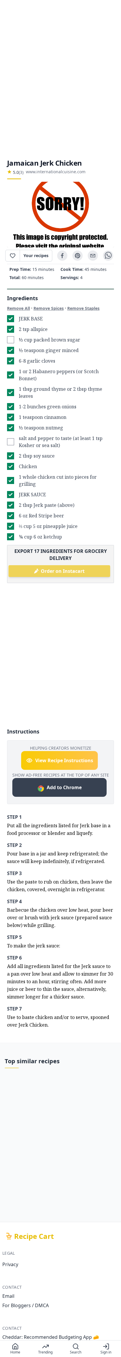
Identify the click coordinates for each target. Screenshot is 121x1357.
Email (8, 1296)
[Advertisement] (60, 79)
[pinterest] (77, 255)
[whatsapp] (108, 255)
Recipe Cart (34, 1236)
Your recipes (35, 255)
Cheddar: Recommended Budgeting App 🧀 (50, 1337)
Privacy (10, 1264)
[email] (93, 255)
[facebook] (62, 255)
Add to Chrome (64, 787)
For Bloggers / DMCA (25, 1305)
